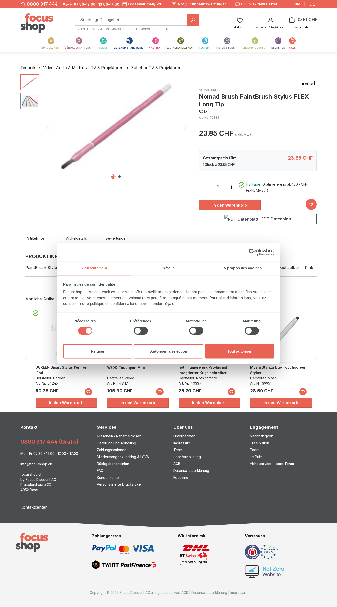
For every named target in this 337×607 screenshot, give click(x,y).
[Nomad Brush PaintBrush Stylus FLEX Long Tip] (116, 127)
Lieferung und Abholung (116, 443)
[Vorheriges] (47, 128)
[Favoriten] (88, 391)
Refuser (97, 351)
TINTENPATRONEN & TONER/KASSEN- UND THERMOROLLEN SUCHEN (121, 29)
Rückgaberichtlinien (113, 464)
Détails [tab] (169, 268)
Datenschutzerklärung (191, 470)
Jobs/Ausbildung (187, 457)
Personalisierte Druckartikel (119, 484)
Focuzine (180, 477)
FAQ (100, 470)
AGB (176, 464)
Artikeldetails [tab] (76, 238)
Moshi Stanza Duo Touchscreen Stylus (278, 370)
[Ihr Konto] (270, 20)
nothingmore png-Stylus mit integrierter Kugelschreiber (203, 370)
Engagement (264, 427)
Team (178, 450)
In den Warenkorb (229, 205)
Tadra (255, 450)
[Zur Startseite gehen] (36, 20)
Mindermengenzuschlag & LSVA (123, 457)
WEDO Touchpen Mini (126, 367)
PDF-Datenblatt (275, 218)
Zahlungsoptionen (111, 450)
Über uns (183, 427)
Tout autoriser (239, 351)
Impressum (182, 443)
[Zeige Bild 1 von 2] (113, 176)
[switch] (141, 331)
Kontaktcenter (33, 507)
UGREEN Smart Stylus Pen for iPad (61, 370)
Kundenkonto (108, 477)
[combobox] (131, 20)
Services (106, 427)
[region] (105, 127)
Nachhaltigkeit (261, 436)
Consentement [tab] (94, 268)
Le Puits (256, 457)
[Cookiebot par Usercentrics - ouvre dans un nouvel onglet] (252, 252)
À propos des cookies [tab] (243, 268)
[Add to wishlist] (311, 204)
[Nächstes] (185, 128)
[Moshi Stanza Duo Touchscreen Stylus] (279, 340)
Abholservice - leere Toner (272, 464)
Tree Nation (259, 443)
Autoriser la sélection (168, 351)
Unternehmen (184, 436)
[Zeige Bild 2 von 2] (119, 176)
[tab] (41, 238)
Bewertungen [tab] (117, 238)
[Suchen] (193, 20)
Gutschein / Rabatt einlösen (119, 436)
